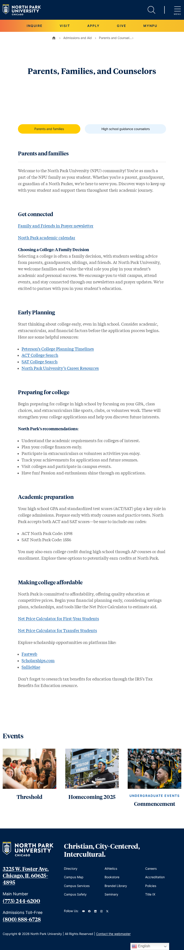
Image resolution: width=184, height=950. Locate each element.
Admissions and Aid (77, 38)
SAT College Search (39, 361)
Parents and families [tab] (49, 129)
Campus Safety (75, 894)
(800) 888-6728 (22, 919)
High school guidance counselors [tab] (125, 129)
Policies (150, 886)
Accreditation (155, 877)
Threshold (30, 796)
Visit (65, 26)
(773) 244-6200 (21, 900)
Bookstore (112, 877)
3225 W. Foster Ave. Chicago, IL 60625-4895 (26, 875)
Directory (70, 868)
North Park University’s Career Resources (60, 368)
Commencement (154, 803)
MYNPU (150, 26)
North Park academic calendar (46, 237)
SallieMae (31, 667)
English (143, 946)
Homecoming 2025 (92, 796)
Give (121, 26)
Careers (151, 868)
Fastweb (29, 654)
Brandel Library (116, 886)
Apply (93, 26)
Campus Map (73, 877)
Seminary (111, 894)
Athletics (111, 868)
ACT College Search (40, 355)
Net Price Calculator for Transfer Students (57, 630)
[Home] (54, 37)
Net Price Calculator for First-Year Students (58, 618)
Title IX (150, 894)
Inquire (35, 26)
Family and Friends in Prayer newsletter (55, 225)
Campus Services (77, 886)
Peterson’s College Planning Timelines (58, 349)
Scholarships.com (38, 660)
